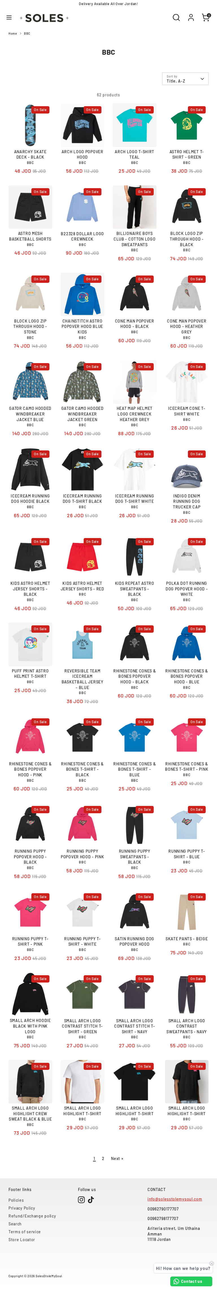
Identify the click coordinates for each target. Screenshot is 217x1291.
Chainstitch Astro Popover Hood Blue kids (82, 326)
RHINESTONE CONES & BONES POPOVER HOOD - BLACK (134, 676)
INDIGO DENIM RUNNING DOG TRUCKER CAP (187, 501)
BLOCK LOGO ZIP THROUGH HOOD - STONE (30, 326)
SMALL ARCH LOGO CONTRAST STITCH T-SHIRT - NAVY (134, 1026)
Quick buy (30, 137)
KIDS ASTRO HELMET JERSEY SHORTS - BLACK (30, 589)
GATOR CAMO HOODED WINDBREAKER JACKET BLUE (30, 414)
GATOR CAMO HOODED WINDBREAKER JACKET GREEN (82, 414)
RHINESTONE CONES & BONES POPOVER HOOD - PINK (30, 769)
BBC (27, 33)
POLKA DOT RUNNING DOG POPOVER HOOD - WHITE (187, 589)
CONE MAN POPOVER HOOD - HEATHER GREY (186, 326)
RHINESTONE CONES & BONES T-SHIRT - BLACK (82, 769)
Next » (117, 1158)
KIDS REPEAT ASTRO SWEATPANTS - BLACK (134, 589)
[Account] (191, 14)
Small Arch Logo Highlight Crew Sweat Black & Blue (30, 1113)
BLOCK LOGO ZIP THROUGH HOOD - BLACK (187, 239)
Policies (16, 1200)
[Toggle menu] (9, 17)
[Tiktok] (91, 1199)
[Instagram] (81, 1199)
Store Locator (21, 1239)
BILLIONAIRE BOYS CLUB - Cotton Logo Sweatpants (135, 239)
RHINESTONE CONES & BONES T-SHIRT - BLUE (134, 769)
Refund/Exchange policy (32, 1216)
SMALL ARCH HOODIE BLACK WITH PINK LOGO (30, 1026)
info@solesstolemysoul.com (174, 1199)
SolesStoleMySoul (49, 1276)
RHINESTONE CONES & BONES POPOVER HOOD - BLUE (186, 676)
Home (12, 33)
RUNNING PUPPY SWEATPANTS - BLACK (134, 857)
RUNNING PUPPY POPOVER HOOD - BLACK (30, 857)
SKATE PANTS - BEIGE (187, 938)
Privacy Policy (21, 1208)
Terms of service (24, 1231)
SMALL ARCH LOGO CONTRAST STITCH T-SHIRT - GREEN (82, 1026)
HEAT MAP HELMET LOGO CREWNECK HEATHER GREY (135, 414)
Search (15, 1223)
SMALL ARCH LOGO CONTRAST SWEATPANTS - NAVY (186, 1026)
